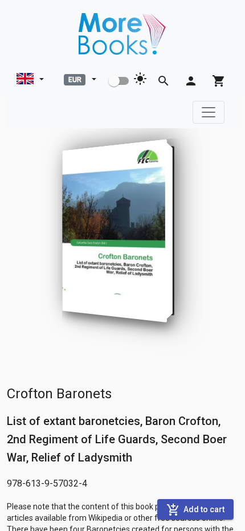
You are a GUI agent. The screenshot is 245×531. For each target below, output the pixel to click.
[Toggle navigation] (208, 112)
